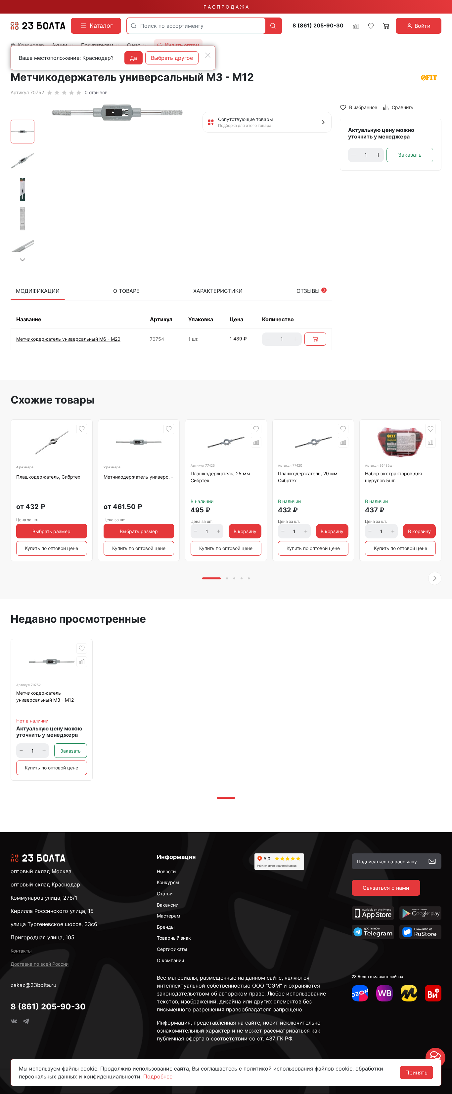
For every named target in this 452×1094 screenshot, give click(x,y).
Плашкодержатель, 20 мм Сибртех (308, 477)
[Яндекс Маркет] (409, 993)
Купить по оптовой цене (51, 548)
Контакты (21, 951)
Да (133, 58)
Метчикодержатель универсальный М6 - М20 (68, 339)
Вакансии (167, 905)
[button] (22, 259)
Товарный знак (174, 938)
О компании (170, 960)
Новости (166, 871)
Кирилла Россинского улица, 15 (52, 911)
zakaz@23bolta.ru (33, 985)
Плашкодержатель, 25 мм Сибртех (220, 477)
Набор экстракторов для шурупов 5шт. (393, 477)
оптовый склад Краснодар (45, 884)
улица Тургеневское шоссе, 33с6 (54, 924)
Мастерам (168, 915)
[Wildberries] (384, 993)
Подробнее (157, 1076)
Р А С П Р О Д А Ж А (226, 7)
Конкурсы (168, 882)
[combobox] (196, 26)
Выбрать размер (51, 531)
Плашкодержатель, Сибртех (48, 477)
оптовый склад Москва (41, 871)
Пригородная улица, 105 (42, 937)
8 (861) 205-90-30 (318, 25)
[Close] (208, 55)
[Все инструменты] (433, 993)
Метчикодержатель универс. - (138, 477)
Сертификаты (172, 949)
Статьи (164, 893)
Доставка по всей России (39, 964)
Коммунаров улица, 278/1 (44, 897)
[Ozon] (360, 993)
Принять (416, 1072)
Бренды (166, 927)
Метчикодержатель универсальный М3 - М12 (45, 696)
